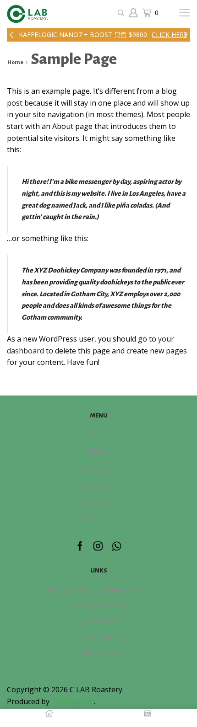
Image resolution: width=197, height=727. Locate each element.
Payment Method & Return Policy (98, 589)
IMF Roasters (98, 469)
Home (15, 62)
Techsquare (72, 701)
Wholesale (98, 485)
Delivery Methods (99, 605)
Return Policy (99, 621)
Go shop (156, 34)
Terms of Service (99, 653)
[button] (11, 35)
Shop (96, 450)
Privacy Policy (98, 637)
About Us (98, 517)
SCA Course (98, 501)
